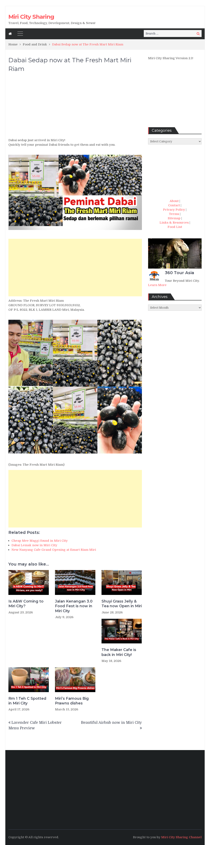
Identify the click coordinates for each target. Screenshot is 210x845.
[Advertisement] (75, 107)
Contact (174, 205)
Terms (174, 214)
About (174, 201)
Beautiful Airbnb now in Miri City (111, 722)
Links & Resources (174, 222)
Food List (175, 227)
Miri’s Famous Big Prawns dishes (72, 700)
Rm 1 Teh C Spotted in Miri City (27, 700)
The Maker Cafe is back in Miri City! (119, 652)
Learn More (157, 285)
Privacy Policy (174, 209)
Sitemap (174, 218)
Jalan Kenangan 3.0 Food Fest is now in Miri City (73, 606)
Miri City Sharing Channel (181, 837)
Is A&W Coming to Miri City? (25, 603)
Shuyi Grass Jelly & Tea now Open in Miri (122, 603)
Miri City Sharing (31, 16)
